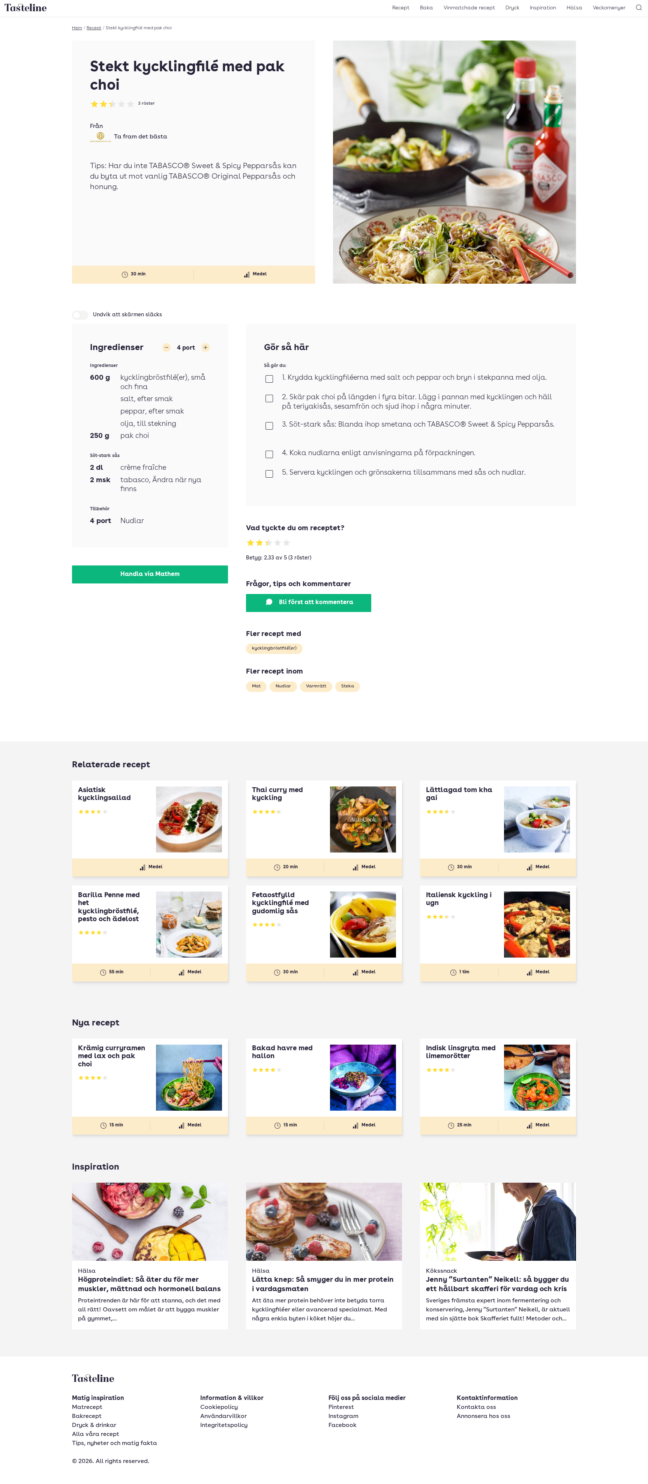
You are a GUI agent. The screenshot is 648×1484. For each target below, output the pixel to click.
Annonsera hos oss (483, 1416)
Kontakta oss (476, 1407)
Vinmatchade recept (469, 8)
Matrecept (87, 1407)
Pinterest (341, 1407)
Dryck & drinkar (94, 1425)
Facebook (342, 1425)
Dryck (512, 8)
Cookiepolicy (219, 1407)
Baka (426, 8)
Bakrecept (87, 1416)
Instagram (343, 1416)
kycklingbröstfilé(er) (274, 648)
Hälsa (574, 8)
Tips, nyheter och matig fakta (114, 1443)
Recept (401, 8)
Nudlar (283, 686)
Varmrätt (316, 686)
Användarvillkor (223, 1416)
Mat (256, 686)
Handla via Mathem (150, 574)
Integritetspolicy (224, 1425)
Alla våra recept (95, 1434)
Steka (347, 686)
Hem (77, 28)
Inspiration (543, 8)
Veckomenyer (609, 8)
